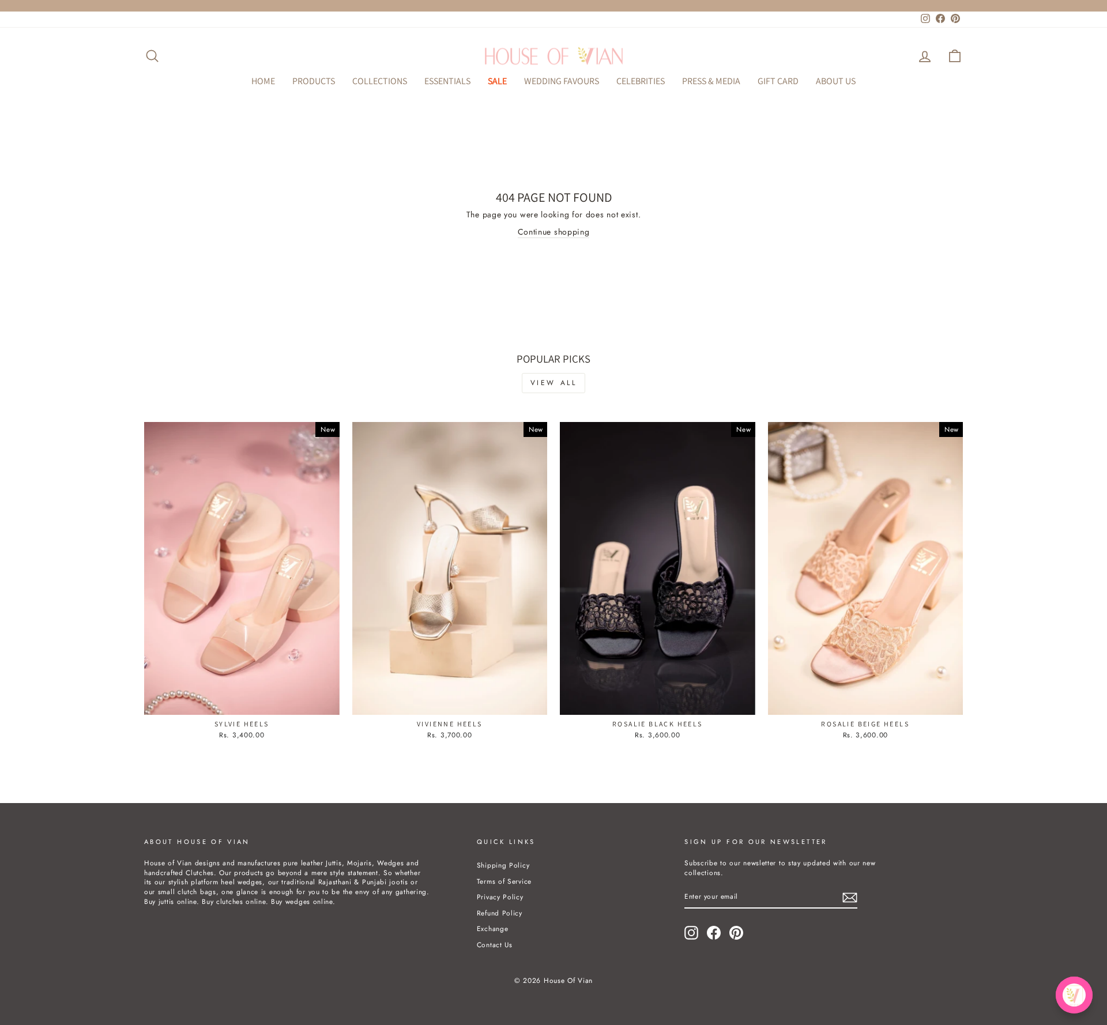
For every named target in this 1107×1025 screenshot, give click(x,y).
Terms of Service (504, 881)
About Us (836, 81)
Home (263, 81)
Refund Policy (499, 913)
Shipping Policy (503, 865)
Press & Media (711, 81)
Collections (379, 81)
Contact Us (495, 944)
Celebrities (640, 81)
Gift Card (778, 81)
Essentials (447, 81)
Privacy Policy (500, 897)
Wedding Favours (561, 81)
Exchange (493, 928)
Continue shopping (554, 232)
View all (553, 383)
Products (313, 81)
